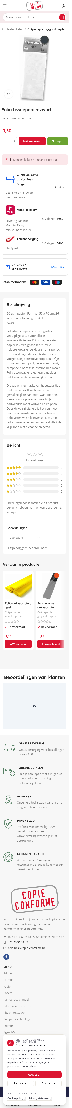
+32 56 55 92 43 (18, 942)
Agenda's (9, 1032)
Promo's (8, 1026)
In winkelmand (32, 141)
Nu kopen (57, 141)
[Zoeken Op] (62, 17)
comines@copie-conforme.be (27, 948)
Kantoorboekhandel (16, 999)
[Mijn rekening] (64, 6)
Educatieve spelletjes (17, 1006)
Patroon (8, 980)
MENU (7, 967)
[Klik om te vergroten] (8, 94)
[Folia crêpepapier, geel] (18, 586)
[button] (18, 644)
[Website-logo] (34, 5)
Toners (7, 993)
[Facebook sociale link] (6, 957)
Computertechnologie (17, 1019)
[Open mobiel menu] (5, 6)
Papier (7, 986)
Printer (7, 973)
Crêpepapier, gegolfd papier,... (48, 29)
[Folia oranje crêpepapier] (50, 586)
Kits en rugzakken (14, 1012)
